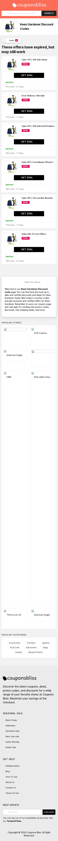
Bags (45, 647)
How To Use (11, 777)
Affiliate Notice (12, 766)
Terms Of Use (12, 793)
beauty (18, 652)
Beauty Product (36, 652)
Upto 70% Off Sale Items (34, 59)
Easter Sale (11, 747)
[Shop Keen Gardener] (9, 26)
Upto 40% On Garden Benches (37, 198)
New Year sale (12, 736)
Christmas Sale (12, 731)
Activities (31, 643)
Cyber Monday (12, 742)
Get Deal (27, 75)
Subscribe (49, 812)
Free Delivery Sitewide (33, 95)
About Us (10, 782)
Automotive (31, 647)
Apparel (45, 643)
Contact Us (11, 788)
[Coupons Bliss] (29, 4)
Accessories (14, 643)
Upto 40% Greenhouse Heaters (37, 162)
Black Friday (11, 720)
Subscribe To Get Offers (34, 234)
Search (49, 13)
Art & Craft (14, 647)
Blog (8, 771)
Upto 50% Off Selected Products (38, 126)
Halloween (10, 725)
